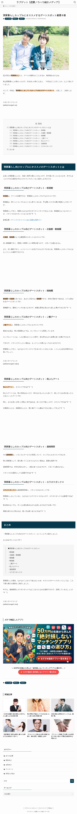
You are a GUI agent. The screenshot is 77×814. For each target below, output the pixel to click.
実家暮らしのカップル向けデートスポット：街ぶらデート (31, 141)
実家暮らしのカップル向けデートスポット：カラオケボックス (32, 146)
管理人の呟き (10, 773)
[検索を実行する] (72, 781)
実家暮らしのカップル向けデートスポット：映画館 (29, 130)
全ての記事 (8, 18)
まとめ (11, 149)
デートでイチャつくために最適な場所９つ (26, 220)
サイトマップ (42, 808)
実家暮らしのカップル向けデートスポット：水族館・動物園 (32, 133)
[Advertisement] (38, 270)
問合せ (50, 808)
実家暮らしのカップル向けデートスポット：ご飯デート (30, 138)
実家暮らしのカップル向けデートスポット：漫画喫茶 (30, 143)
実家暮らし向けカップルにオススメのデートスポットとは (30, 127)
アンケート (9, 769)
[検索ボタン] (74, 2)
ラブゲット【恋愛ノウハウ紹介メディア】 (39, 2)
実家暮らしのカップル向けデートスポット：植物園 (29, 135)
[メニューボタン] (2, 2)
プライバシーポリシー (31, 808)
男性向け (15, 18)
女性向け (22, 18)
